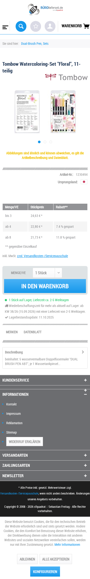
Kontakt (11, 404)
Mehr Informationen (67, 544)
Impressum (13, 413)
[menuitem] (5, 26)
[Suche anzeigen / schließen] (21, 26)
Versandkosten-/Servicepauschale (19, 493)
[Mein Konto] (50, 26)
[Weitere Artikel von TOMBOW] (66, 78)
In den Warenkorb (45, 286)
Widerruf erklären (24, 441)
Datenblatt (33, 332)
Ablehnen (27, 559)
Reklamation (14, 423)
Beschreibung (14, 352)
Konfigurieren (45, 571)
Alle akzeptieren (55, 559)
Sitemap (11, 432)
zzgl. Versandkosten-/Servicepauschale (42, 256)
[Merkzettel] (35, 26)
